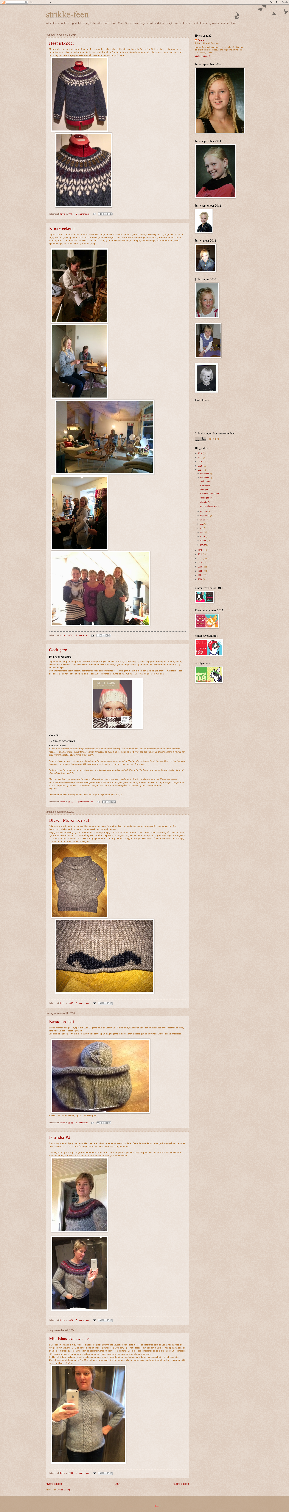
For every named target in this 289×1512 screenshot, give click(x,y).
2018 (200, 453)
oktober (203, 511)
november (205, 477)
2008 (200, 571)
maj (202, 528)
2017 (200, 457)
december (205, 473)
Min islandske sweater (69, 1338)
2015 (200, 466)
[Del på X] (105, 213)
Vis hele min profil (203, 56)
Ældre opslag (181, 1483)
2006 (200, 579)
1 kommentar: (82, 635)
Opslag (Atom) (63, 1490)
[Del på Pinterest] (111, 213)
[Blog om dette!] (102, 213)
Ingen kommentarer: (85, 802)
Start (117, 1483)
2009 (200, 567)
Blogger (157, 1506)
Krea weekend (62, 228)
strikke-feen (67, 14)
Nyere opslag (54, 1483)
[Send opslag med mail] (94, 214)
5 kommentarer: (83, 1320)
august (203, 520)
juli (201, 524)
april (202, 532)
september (205, 515)
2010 (200, 562)
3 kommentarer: (83, 1003)
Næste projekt (61, 1021)
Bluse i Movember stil (69, 820)
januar (203, 545)
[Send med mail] (99, 213)
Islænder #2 (59, 1137)
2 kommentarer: (83, 214)
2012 (200, 554)
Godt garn (58, 650)
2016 (200, 462)
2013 (200, 550)
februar (203, 540)
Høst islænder (61, 43)
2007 (200, 575)
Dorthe (201, 40)
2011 (200, 558)
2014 (200, 470)
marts (203, 536)
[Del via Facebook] (108, 213)
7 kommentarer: (83, 1473)
